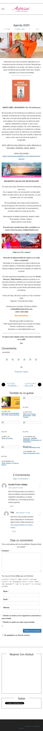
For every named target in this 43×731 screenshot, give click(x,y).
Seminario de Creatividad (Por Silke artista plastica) (10, 414)
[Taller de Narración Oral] (32, 447)
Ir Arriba (28, 726)
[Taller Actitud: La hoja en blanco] (11, 452)
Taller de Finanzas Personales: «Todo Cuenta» (29, 415)
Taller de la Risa (7, 438)
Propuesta (18, 372)
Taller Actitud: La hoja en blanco (10, 464)
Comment (6, 551)
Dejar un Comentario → (21, 478)
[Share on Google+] (18, 361)
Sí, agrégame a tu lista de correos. (17, 635)
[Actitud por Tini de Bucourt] (21, 8)
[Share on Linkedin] (30, 361)
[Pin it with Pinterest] (24, 361)
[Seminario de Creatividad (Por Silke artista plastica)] (11, 403)
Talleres (25, 372)
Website (6, 607)
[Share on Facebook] (7, 361)
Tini (8, 29)
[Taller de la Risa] (11, 427)
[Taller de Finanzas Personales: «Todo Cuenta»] (32, 403)
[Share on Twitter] (12, 361)
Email (5, 599)
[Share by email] (36, 361)
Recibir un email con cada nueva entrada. (19, 622)
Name (5, 591)
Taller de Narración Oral (31, 453)
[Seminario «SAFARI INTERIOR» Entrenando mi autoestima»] (32, 427)
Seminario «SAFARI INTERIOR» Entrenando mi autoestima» (32, 440)
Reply (12, 506)
